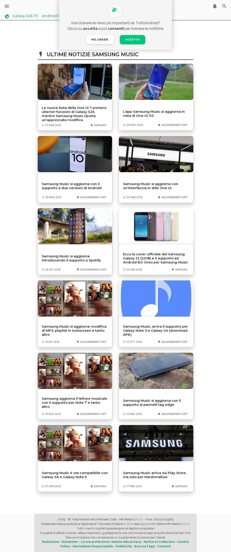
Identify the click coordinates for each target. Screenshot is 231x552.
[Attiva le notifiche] (215, 6)
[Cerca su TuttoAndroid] (224, 6)
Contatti (164, 546)
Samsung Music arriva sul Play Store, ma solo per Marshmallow (154, 475)
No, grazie (99, 39)
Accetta (133, 39)
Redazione (50, 541)
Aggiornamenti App (174, 125)
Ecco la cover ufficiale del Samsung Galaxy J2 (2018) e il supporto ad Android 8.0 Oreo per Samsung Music (155, 258)
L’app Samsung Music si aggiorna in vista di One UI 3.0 (154, 114)
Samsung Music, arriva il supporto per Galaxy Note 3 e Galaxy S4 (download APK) (155, 330)
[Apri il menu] (7, 6)
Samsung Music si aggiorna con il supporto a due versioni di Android (72, 186)
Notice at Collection (159, 541)
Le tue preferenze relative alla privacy (111, 541)
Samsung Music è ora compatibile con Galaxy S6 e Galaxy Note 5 (75, 475)
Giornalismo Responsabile (92, 546)
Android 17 (52, 16)
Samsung (100, 125)
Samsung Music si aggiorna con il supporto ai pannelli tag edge (152, 403)
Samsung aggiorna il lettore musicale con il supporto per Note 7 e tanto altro (74, 403)
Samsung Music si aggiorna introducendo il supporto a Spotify (71, 258)
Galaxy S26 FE (25, 16)
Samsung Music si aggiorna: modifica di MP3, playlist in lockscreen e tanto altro (74, 330)
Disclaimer (70, 541)
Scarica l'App (144, 546)
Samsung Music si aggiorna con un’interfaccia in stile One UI (150, 186)
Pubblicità (124, 546)
